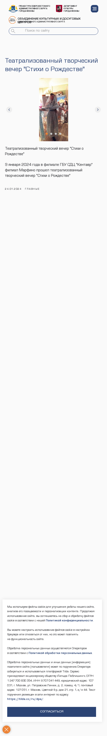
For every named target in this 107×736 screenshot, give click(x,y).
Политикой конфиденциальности (69, 620)
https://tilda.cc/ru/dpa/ (25, 699)
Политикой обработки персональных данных (60, 653)
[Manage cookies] (6, 730)
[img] (13, 8)
